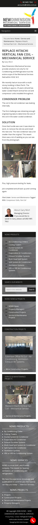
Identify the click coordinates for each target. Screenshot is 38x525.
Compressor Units (12, 200)
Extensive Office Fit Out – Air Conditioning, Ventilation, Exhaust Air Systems (18, 359)
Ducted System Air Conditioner (16, 249)
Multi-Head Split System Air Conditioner (20, 445)
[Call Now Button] (33, 520)
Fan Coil (23, 200)
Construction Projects (17, 312)
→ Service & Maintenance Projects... (18, 416)
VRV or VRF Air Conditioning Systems (20, 269)
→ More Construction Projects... (16, 369)
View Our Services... (27, 484)
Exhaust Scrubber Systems (19, 256)
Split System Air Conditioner (15, 448)
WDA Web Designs (22, 522)
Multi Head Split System (18, 259)
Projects (7, 495)
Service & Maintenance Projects (18, 316)
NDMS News (14, 306)
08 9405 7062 (28, 2)
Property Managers (16, 309)
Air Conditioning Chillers (18, 242)
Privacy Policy (9, 517)
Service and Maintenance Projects (17, 500)
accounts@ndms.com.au (27, 5)
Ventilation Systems (16, 265)
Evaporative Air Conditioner (15, 440)
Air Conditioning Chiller (13, 431)
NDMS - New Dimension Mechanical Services (19, 17)
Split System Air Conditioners (20, 262)
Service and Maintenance (20, 197)
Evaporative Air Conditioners (20, 253)
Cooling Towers (15, 245)
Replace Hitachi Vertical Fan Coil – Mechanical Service (18, 407)
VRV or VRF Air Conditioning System (18, 453)
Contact (17, 517)
